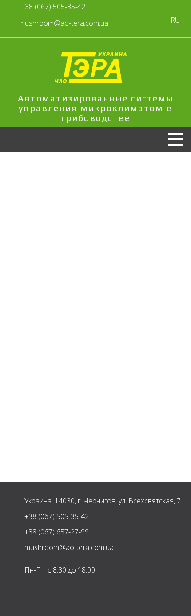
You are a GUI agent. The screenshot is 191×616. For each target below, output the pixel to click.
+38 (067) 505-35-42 (53, 7)
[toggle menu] (172, 137)
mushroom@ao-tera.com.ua (69, 547)
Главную (68, 305)
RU (175, 20)
